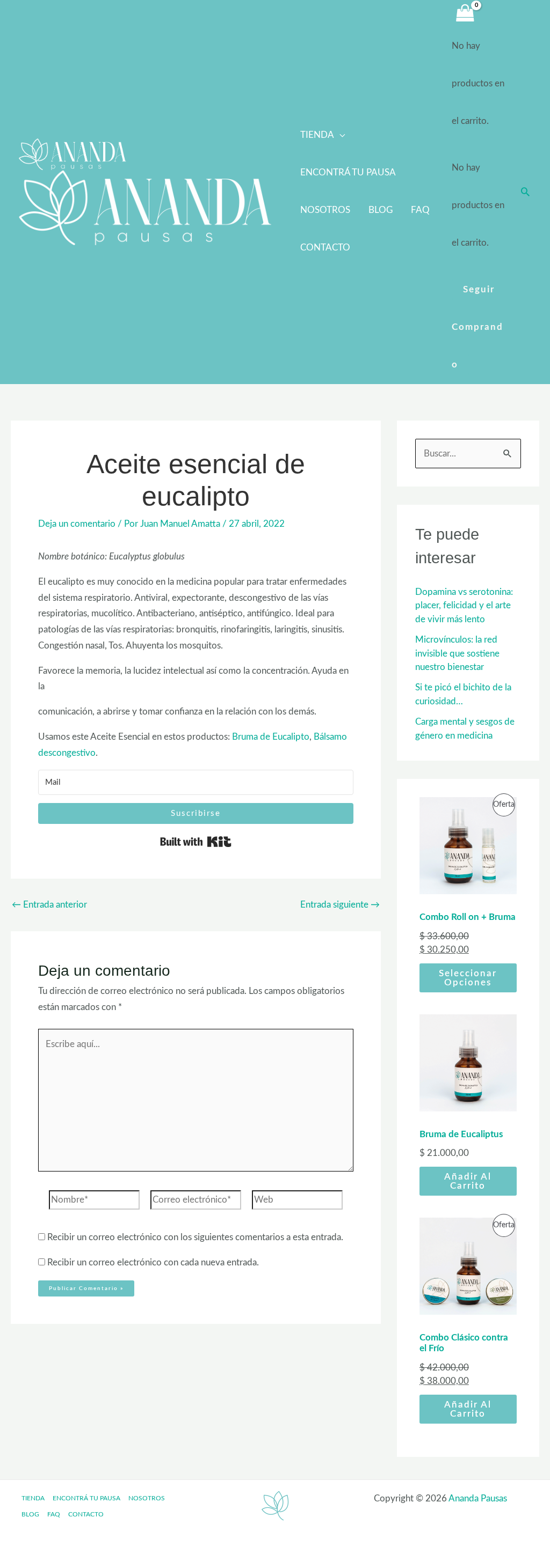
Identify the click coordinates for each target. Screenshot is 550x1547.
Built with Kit (195, 841)
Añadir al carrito (467, 1181)
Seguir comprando (477, 327)
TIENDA (317, 134)
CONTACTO (325, 247)
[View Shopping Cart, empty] (465, 13)
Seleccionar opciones (468, 978)
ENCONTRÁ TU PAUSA (348, 172)
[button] (525, 191)
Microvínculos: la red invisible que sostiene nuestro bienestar (457, 653)
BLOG (380, 210)
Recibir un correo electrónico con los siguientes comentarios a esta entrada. (195, 1237)
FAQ (420, 210)
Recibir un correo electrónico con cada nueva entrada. (153, 1262)
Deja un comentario (76, 523)
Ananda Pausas (477, 1498)
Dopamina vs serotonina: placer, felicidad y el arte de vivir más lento (464, 605)
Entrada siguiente (340, 904)
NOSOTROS (325, 210)
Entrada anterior (49, 904)
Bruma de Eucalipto (270, 736)
